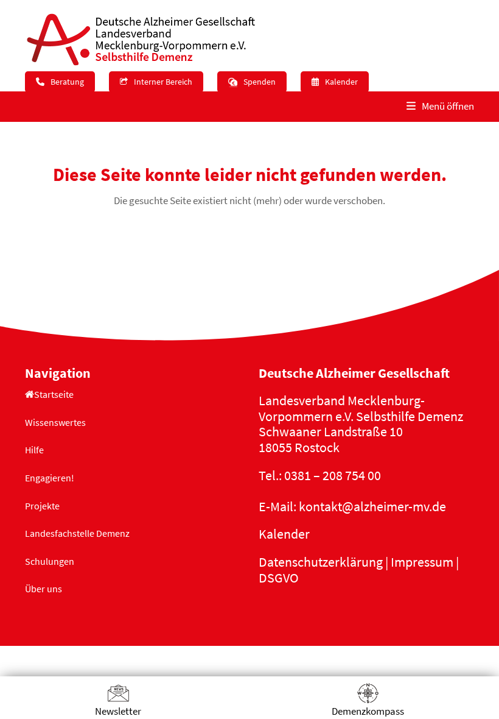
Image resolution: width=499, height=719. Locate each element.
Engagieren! (49, 478)
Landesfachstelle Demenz (77, 533)
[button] (440, 107)
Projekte (42, 506)
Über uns (43, 589)
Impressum (422, 561)
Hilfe (34, 450)
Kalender (284, 533)
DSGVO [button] (279, 577)
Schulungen (49, 561)
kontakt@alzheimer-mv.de (372, 506)
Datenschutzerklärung (321, 561)
